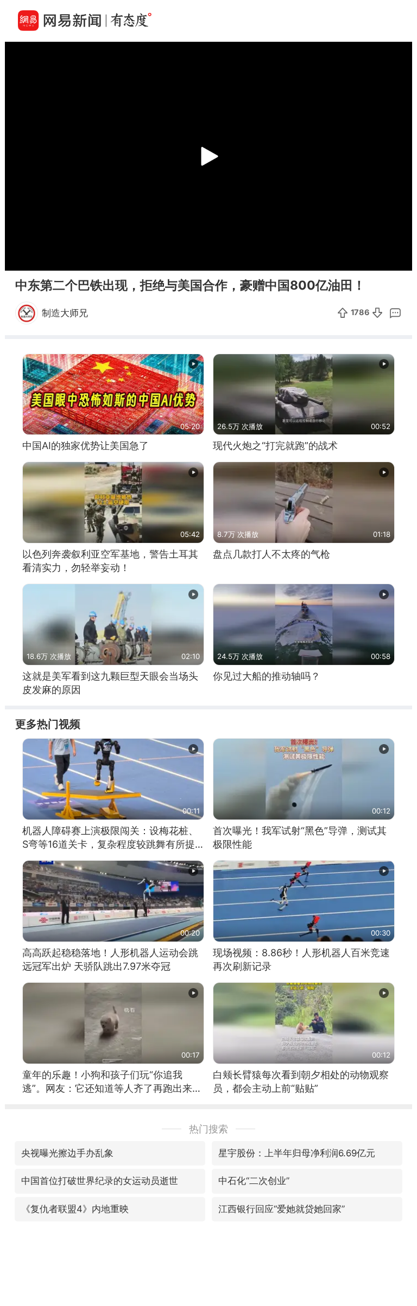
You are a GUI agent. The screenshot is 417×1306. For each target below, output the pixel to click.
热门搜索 (208, 1129)
